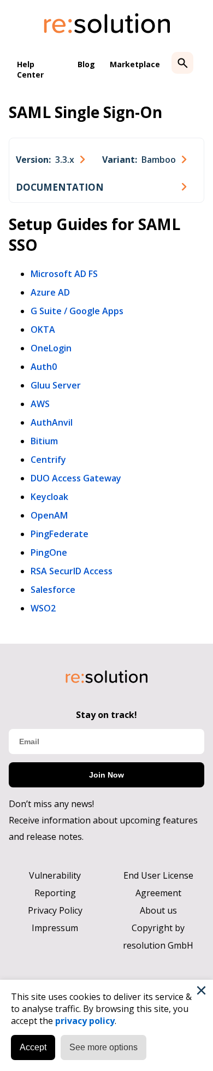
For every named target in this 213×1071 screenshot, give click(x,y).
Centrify (48, 460)
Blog (86, 64)
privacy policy (85, 1021)
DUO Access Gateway (76, 478)
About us (158, 910)
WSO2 (43, 608)
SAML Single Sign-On (85, 112)
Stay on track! (106, 715)
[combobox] (50, 159)
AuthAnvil (52, 422)
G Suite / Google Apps (77, 311)
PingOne (49, 552)
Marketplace (135, 64)
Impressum (55, 928)
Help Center (30, 69)
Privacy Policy (55, 910)
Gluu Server (56, 385)
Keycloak (49, 497)
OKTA (43, 329)
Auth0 (44, 367)
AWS (40, 404)
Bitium (44, 441)
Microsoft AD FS (64, 274)
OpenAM (49, 515)
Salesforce (53, 590)
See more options (103, 1047)
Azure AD (50, 292)
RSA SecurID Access (72, 571)
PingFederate (59, 534)
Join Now (106, 774)
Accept (33, 1047)
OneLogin (51, 348)
